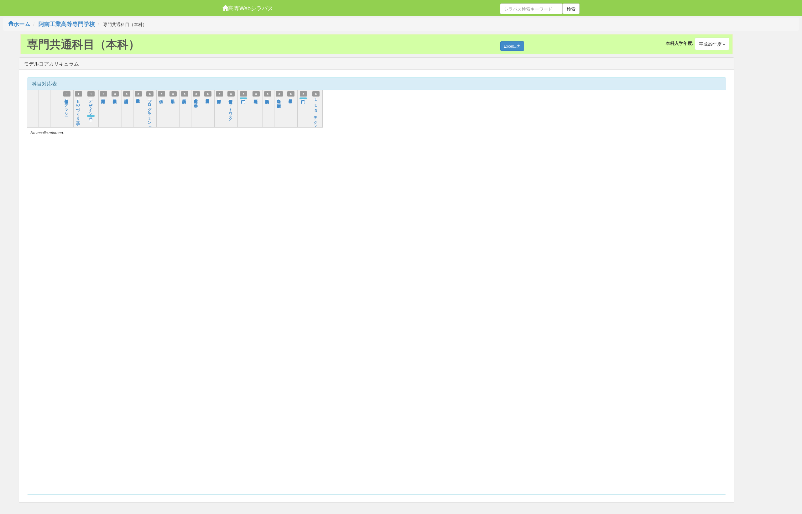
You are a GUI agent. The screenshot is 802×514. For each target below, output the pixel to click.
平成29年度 (711, 44)
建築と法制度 (279, 99)
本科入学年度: (680, 43)
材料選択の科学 (196, 99)
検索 (571, 9)
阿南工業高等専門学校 (67, 24)
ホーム (21, 24)
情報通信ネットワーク (231, 107)
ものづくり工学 (78, 107)
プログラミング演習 (150, 112)
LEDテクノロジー (316, 116)
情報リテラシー (67, 105)
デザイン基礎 (91, 105)
